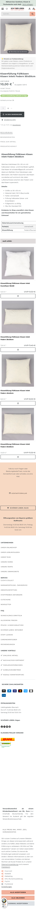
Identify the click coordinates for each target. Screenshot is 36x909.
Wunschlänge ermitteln (11, 615)
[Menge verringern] (11, 108)
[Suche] (32, 14)
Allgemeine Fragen (9, 620)
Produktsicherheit (8, 146)
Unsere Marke (7, 562)
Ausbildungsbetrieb (12, 670)
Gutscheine (6, 599)
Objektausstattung (9, 590)
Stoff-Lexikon (7, 635)
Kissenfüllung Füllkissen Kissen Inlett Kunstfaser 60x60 (15, 284)
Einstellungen (6, 886)
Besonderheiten (7, 137)
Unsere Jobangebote (10, 571)
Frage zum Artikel (8, 142)
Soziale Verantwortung (13, 675)
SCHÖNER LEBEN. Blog (19, 508)
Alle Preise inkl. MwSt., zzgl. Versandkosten (15, 831)
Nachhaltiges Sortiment (13, 660)
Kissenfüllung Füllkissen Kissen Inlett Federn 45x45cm (15, 392)
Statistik (8, 874)
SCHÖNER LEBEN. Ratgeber (12, 630)
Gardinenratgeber (9, 639)
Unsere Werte (7, 567)
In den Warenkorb (13, 114)
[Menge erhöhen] (8, 108)
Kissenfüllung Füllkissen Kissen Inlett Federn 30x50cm (15, 338)
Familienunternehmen (13, 665)
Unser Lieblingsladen (10, 552)
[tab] (6, 132)
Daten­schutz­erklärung (9, 864)
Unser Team (6, 557)
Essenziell (8, 871)
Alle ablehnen (18, 898)
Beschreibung (6, 132)
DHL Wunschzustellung (14, 879)
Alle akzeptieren (18, 892)
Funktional (9, 884)
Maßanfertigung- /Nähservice (14, 585)
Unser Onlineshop (9, 547)
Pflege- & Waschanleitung (12, 625)
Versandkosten (16, 125)
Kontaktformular (19, 493)
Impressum (5, 867)
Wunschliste (10, 120)
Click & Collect (7, 580)
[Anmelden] (30, 8)
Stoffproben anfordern (11, 595)
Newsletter (6, 604)
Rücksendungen (8, 644)
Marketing (8, 876)
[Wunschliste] (7, 8)
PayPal (7, 881)
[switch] (4, 906)
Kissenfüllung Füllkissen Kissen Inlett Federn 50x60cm (15, 445)
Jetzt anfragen (27, 4)
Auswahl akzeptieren (18, 903)
